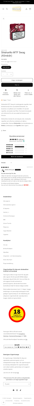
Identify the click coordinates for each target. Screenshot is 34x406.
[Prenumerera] (29, 384)
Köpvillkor (6, 252)
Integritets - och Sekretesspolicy (12, 256)
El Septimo (6, 208)
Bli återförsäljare (7, 248)
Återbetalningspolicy (17, 398)
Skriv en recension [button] (17, 157)
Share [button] (4, 130)
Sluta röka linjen (7, 259)
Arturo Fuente (7, 223)
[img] (5, 167)
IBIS (4, 219)
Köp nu (17, 85)
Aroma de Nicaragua (9, 216)
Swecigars (9, 398)
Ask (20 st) (6, 67)
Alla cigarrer (6, 201)
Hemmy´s (6, 212)
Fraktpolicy (16, 400)
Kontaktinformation (25, 400)
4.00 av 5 (21, 139)
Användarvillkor (9, 400)
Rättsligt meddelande (18, 403)
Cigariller (5, 234)
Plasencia (5, 227)
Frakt (8, 61)
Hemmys (6, 336)
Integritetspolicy (28, 398)
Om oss (5, 245)
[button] (3, 9)
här (26, 339)
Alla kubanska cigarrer (9, 205)
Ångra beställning (8, 263)
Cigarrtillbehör (7, 231)
